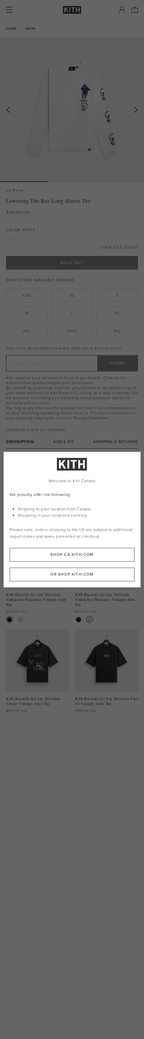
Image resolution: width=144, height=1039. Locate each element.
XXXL (72, 331)
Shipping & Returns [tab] (115, 441)
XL (117, 313)
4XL (117, 331)
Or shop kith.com (71, 574)
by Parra (15, 190)
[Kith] (72, 10)
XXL (27, 331)
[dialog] (72, 519)
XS (72, 295)
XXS (26, 295)
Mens (30, 28)
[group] (72, 109)
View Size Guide (119, 247)
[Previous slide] (8, 110)
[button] (72, 181)
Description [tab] (20, 441)
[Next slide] (136, 110)
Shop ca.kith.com (71, 554)
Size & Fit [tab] (63, 441)
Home (11, 28)
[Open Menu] (9, 9)
